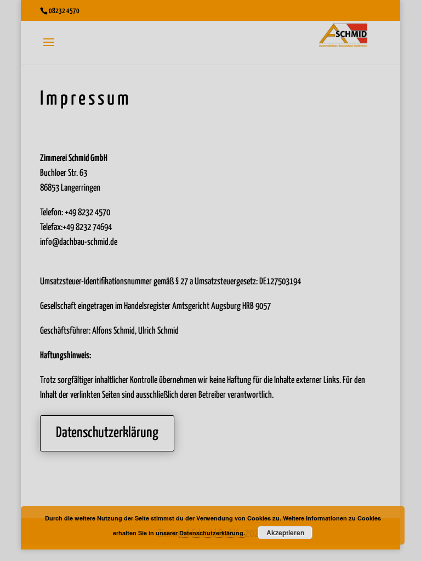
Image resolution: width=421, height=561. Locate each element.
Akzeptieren (285, 532)
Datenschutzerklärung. (212, 533)
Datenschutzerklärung (107, 433)
